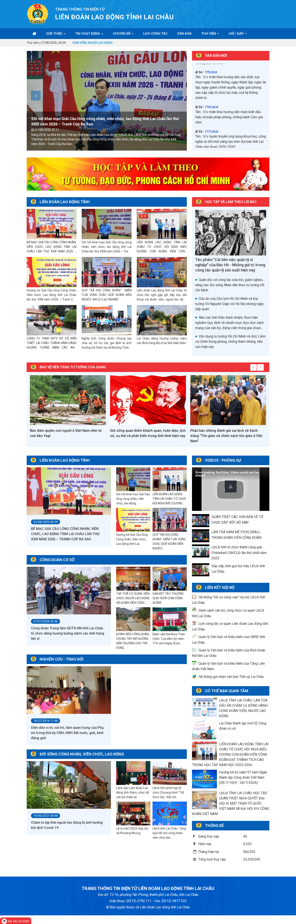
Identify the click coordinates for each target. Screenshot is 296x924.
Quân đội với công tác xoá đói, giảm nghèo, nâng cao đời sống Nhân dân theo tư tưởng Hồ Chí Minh (229, 285)
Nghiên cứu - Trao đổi (61, 659)
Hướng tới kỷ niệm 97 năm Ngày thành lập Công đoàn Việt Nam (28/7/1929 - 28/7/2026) (243, 777)
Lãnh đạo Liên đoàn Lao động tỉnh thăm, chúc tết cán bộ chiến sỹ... (132, 792)
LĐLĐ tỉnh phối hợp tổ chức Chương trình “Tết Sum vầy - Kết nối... (168, 792)
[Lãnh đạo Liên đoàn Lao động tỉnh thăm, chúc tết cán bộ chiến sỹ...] (133, 773)
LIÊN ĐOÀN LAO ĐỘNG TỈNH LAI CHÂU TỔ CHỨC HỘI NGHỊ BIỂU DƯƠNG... (169, 498)
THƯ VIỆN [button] (209, 34)
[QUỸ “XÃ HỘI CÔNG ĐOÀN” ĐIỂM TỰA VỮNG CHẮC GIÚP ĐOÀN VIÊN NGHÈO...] (170, 520)
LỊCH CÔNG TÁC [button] (155, 34)
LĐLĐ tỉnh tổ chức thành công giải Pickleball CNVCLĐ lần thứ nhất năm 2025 (239, 552)
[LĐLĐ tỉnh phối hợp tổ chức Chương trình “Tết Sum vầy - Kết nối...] (170, 773)
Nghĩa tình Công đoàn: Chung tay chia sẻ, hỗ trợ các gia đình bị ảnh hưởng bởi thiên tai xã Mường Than (107, 343)
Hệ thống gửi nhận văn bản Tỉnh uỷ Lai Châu (231, 677)
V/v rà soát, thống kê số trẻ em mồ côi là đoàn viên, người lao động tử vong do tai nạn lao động (229, 119)
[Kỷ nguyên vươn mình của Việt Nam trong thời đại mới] (228, 400)
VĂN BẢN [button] (184, 34)
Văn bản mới (216, 56)
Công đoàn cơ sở (57, 559)
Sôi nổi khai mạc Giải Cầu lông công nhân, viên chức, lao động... (133, 498)
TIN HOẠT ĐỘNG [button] (88, 34)
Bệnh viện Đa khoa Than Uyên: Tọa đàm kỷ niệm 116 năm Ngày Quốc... (169, 638)
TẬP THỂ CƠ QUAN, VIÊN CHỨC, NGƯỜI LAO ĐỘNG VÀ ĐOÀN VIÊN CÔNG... (133, 598)
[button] (231, 486)
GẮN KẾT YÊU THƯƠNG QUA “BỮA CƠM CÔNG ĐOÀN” (168, 598)
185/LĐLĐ (211, 133)
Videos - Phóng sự (223, 460)
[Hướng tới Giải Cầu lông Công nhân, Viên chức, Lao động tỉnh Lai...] (133, 520)
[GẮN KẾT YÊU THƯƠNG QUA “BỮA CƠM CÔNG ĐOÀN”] (170, 579)
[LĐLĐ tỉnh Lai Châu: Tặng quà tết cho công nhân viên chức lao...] (170, 813)
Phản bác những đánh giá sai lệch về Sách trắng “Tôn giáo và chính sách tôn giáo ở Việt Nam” (146, 436)
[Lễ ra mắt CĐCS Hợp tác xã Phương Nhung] (133, 813)
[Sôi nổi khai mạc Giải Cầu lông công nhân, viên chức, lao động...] (133, 479)
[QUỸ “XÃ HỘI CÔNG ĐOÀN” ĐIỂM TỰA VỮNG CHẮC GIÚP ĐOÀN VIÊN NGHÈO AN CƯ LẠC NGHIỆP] (107, 272)
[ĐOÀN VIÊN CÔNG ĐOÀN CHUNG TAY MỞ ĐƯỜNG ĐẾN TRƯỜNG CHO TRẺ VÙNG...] (133, 619)
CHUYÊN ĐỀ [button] (122, 34)
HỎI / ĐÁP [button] (237, 34)
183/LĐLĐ (211, 84)
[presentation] (36, 96)
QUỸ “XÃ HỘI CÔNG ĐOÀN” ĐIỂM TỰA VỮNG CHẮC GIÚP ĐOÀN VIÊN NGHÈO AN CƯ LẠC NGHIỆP (107, 295)
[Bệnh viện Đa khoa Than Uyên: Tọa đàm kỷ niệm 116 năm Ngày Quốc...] (170, 619)
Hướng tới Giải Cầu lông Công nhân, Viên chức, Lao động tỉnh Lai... (132, 539)
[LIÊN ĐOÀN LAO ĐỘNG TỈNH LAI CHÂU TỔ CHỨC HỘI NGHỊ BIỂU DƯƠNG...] (170, 479)
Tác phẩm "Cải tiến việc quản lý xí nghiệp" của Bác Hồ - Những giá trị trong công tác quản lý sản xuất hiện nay (230, 264)
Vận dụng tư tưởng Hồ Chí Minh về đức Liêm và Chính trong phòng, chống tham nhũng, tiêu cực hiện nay (230, 341)
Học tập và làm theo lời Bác (231, 202)
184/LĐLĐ (211, 108)
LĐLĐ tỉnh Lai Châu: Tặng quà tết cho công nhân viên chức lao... (169, 833)
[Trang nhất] (34, 33)
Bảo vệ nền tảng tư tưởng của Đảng (73, 367)
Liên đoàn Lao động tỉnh (65, 202)
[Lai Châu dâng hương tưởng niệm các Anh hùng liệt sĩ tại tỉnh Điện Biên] (162, 320)
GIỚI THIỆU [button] (54, 34)
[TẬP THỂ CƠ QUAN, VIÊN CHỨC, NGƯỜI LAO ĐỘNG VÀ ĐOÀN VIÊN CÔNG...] (133, 579)
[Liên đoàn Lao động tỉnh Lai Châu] (38, 14)
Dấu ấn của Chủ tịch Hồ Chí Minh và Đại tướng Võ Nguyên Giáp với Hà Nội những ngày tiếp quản (229, 304)
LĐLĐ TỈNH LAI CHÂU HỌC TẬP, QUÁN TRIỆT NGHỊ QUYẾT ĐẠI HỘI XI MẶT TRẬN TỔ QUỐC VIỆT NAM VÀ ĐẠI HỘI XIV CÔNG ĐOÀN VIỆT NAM (230, 803)
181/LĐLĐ (211, 65)
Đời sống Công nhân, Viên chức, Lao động (82, 754)
